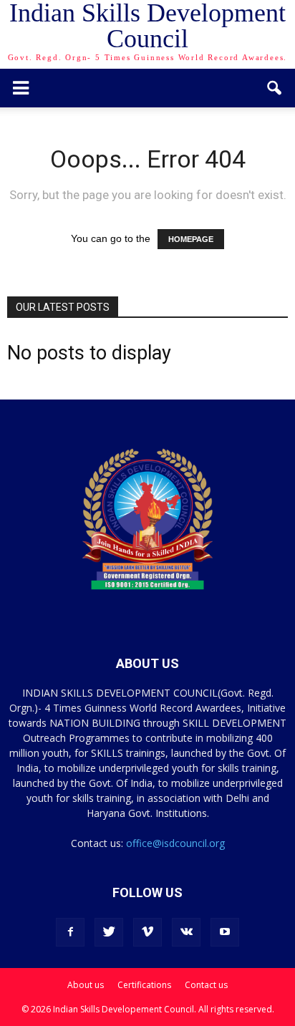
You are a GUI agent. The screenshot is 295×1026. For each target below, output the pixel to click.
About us (85, 985)
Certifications (144, 985)
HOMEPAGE (190, 239)
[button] (275, 88)
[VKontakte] (186, 932)
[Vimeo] (147, 932)
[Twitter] (109, 932)
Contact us (206, 985)
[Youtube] (225, 932)
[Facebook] (70, 932)
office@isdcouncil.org (175, 843)
